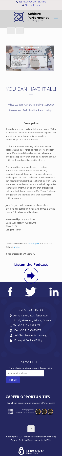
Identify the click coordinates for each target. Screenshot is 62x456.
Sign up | (29, 5)
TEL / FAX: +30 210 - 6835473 (32, 1)
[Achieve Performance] (31, 17)
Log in (38, 5)
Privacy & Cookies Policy (28, 340)
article (17, 246)
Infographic (33, 243)
